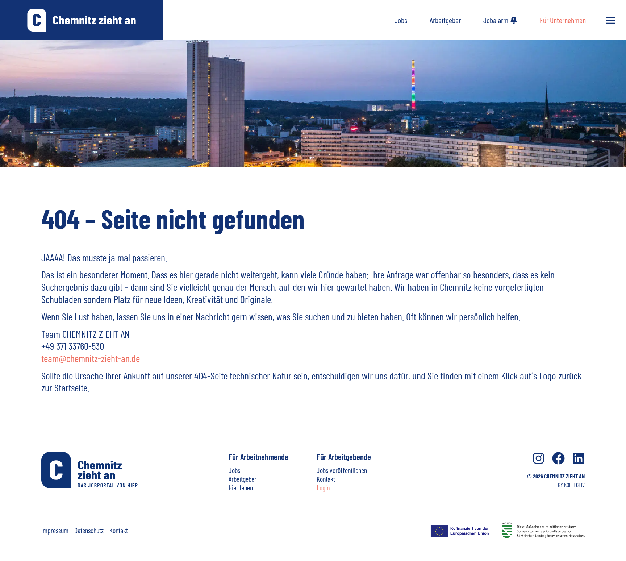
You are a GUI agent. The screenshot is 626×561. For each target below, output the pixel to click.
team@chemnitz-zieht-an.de (90, 358)
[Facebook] (558, 458)
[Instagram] (538, 458)
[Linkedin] (578, 458)
